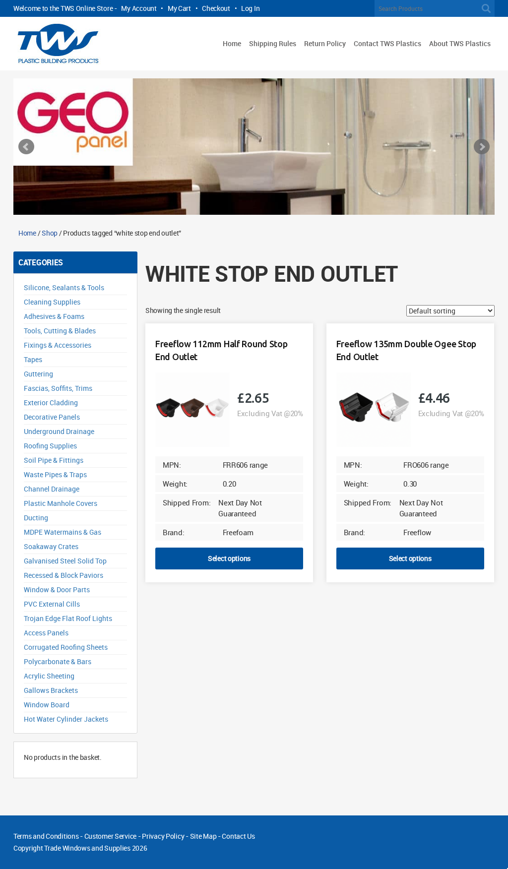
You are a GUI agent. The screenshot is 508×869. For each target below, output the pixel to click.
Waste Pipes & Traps (55, 474)
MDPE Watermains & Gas (62, 532)
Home (232, 43)
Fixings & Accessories (57, 345)
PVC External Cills (52, 604)
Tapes (33, 359)
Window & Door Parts (57, 589)
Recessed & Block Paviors (63, 575)
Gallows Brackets (51, 690)
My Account (138, 8)
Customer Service (110, 836)
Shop (50, 233)
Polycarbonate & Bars (57, 661)
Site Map (203, 836)
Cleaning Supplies (52, 302)
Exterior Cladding (51, 402)
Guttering (38, 373)
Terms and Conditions (45, 836)
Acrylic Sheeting (49, 676)
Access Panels (46, 632)
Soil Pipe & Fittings (53, 460)
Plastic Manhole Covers (60, 503)
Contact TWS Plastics (387, 43)
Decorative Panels (52, 417)
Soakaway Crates (51, 546)
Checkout (216, 8)
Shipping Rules (272, 43)
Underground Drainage (59, 431)
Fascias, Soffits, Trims (58, 388)
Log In (250, 8)
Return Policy (325, 43)
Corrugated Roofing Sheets (66, 647)
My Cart (179, 8)
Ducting (36, 517)
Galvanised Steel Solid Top (65, 560)
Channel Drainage (51, 489)
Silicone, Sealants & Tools (64, 287)
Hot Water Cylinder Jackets (66, 719)
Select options (229, 558)
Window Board (46, 704)
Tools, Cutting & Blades (60, 330)
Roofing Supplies (50, 445)
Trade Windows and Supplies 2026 (95, 848)
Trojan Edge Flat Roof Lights (68, 618)
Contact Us (238, 836)
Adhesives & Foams (54, 316)
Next (482, 147)
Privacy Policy (163, 836)
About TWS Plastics (460, 43)
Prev (26, 147)
